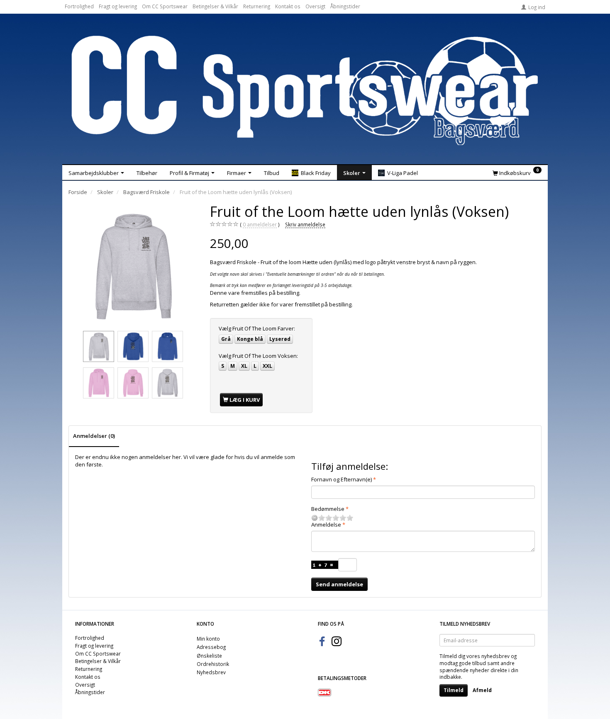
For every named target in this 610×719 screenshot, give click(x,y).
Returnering (256, 6)
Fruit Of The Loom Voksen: (258, 356)
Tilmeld (454, 690)
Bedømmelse (327, 509)
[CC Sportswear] (305, 90)
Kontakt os (287, 6)
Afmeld (482, 690)
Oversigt (315, 6)
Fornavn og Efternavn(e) (341, 479)
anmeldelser (260, 224)
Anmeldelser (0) (94, 436)
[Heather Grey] (133, 265)
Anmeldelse (326, 524)
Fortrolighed (79, 6)
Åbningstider (345, 6)
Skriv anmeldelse (305, 224)
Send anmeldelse (339, 584)
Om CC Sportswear (165, 6)
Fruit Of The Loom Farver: (257, 328)
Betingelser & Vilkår (215, 6)
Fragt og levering (118, 6)
